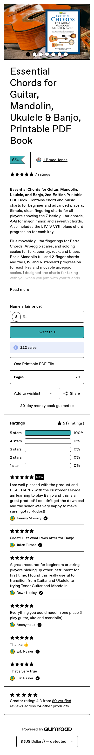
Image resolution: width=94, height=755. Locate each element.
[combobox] (33, 393)
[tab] (28, 54)
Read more (19, 289)
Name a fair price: (26, 306)
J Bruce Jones (55, 160)
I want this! (47, 332)
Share (75, 393)
